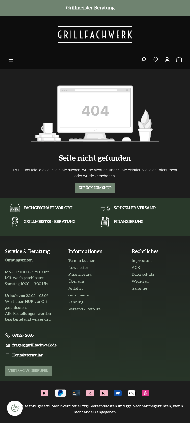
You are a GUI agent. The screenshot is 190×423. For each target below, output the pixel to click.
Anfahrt (75, 288)
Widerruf (140, 281)
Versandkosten (103, 406)
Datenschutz (143, 274)
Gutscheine (78, 295)
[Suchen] (143, 60)
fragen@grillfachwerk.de (34, 345)
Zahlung (75, 302)
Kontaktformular (27, 355)
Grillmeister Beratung (89, 7)
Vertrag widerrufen (28, 371)
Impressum (142, 261)
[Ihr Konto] (167, 60)
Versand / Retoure (84, 309)
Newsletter (78, 268)
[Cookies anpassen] (14, 408)
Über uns (76, 281)
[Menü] (11, 60)
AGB (136, 268)
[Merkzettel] (155, 60)
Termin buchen (81, 261)
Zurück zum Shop (95, 188)
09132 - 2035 (23, 335)
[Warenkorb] (179, 60)
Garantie (139, 288)
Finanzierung (80, 274)
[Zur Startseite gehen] (95, 34)
